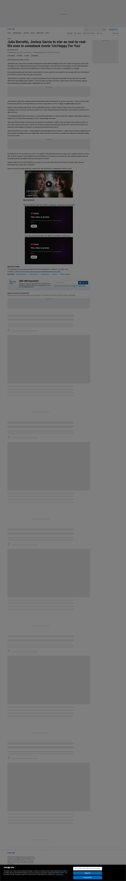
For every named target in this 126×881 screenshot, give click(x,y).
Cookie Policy (59, 874)
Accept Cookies (87, 877)
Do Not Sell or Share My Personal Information (87, 868)
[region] (63, 873)
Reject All (87, 873)
